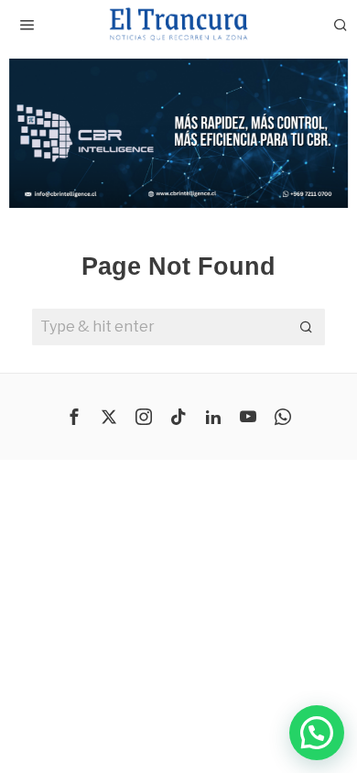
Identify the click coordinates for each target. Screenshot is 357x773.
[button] (178, 133)
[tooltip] (74, 416)
